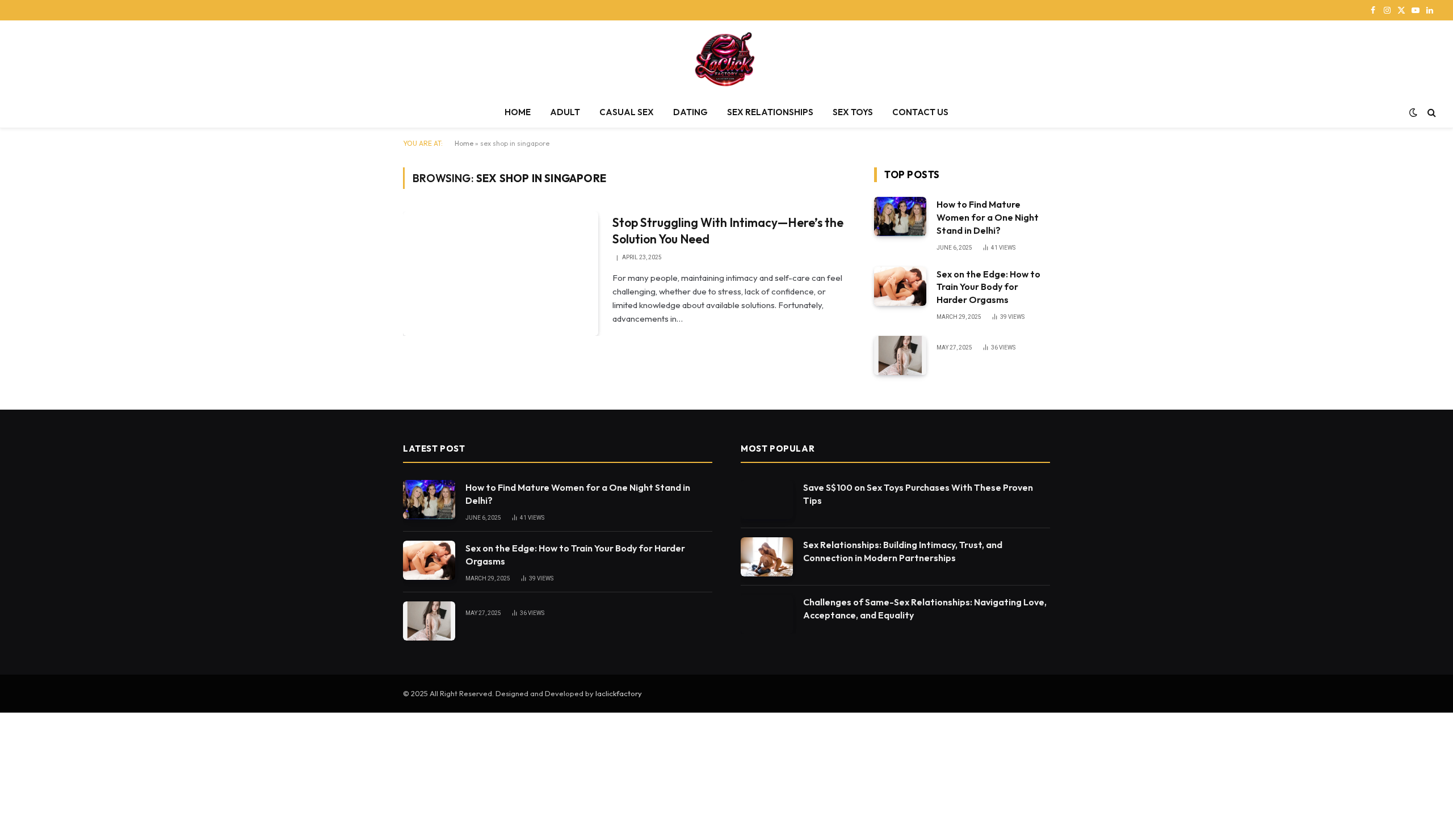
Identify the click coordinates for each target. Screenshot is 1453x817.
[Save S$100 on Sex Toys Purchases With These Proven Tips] (767, 499)
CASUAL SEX (626, 112)
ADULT (565, 112)
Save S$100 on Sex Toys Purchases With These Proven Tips (918, 494)
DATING (690, 112)
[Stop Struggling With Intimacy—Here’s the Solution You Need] (500, 273)
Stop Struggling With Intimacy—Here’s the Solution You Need (727, 230)
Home (464, 143)
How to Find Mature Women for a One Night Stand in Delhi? (988, 217)
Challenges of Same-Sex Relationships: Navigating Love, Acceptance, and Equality (925, 608)
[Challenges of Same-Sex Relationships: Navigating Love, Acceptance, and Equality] (767, 614)
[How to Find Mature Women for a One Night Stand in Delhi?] (900, 216)
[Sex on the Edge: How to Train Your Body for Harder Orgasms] (900, 286)
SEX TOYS (853, 112)
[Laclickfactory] (726, 58)
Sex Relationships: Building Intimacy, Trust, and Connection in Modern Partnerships (902, 551)
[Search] (1430, 112)
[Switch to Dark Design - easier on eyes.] (1413, 112)
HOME (518, 112)
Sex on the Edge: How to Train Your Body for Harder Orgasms (988, 287)
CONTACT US (920, 112)
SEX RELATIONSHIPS (770, 112)
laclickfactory (618, 693)
